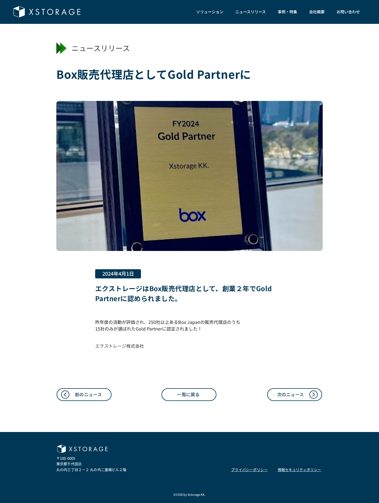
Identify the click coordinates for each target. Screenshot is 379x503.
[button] (209, 11)
